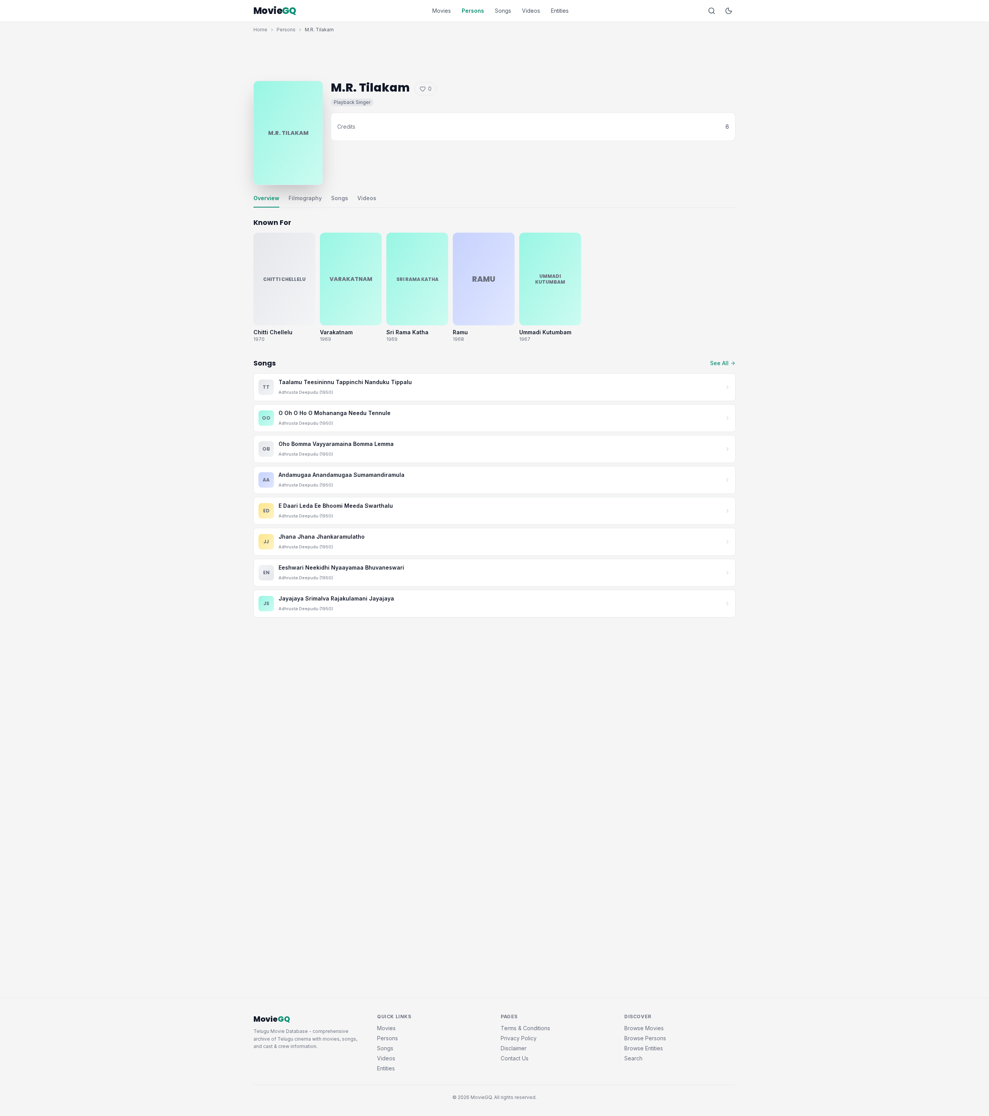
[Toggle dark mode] (729, 11)
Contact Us (514, 1058)
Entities (560, 10)
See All (719, 363)
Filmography (305, 198)
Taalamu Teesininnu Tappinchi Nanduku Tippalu (345, 382)
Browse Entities (643, 1048)
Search (633, 1058)
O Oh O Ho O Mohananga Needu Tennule (335, 413)
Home (260, 29)
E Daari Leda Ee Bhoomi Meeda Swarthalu (336, 505)
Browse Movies (644, 1028)
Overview (266, 198)
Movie (274, 11)
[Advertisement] (494, 54)
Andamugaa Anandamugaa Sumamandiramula (341, 474)
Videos (531, 10)
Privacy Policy (519, 1038)
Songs (503, 10)
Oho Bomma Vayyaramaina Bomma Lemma (336, 444)
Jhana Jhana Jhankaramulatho (322, 536)
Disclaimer (514, 1048)
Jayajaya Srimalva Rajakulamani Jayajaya (336, 598)
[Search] (712, 11)
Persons (473, 10)
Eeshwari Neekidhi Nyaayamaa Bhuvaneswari (341, 567)
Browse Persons (645, 1038)
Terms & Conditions (525, 1028)
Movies (441, 10)
